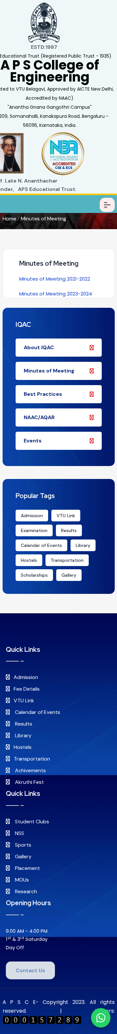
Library (83, 545)
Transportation (67, 560)
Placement (27, 868)
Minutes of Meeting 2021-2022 (54, 278)
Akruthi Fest (29, 782)
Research (25, 891)
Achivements (30, 770)
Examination (34, 530)
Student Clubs (31, 821)
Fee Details (27, 688)
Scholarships (34, 575)
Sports (22, 844)
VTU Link (66, 515)
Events (33, 440)
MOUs (21, 879)
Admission (32, 515)
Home (9, 218)
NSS (19, 833)
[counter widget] (42, 1019)
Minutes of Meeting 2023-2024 (55, 293)
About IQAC (39, 347)
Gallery (68, 575)
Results (69, 530)
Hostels (29, 560)
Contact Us (30, 970)
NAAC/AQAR (39, 417)
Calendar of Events (41, 545)
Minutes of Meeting (43, 218)
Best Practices (43, 394)
